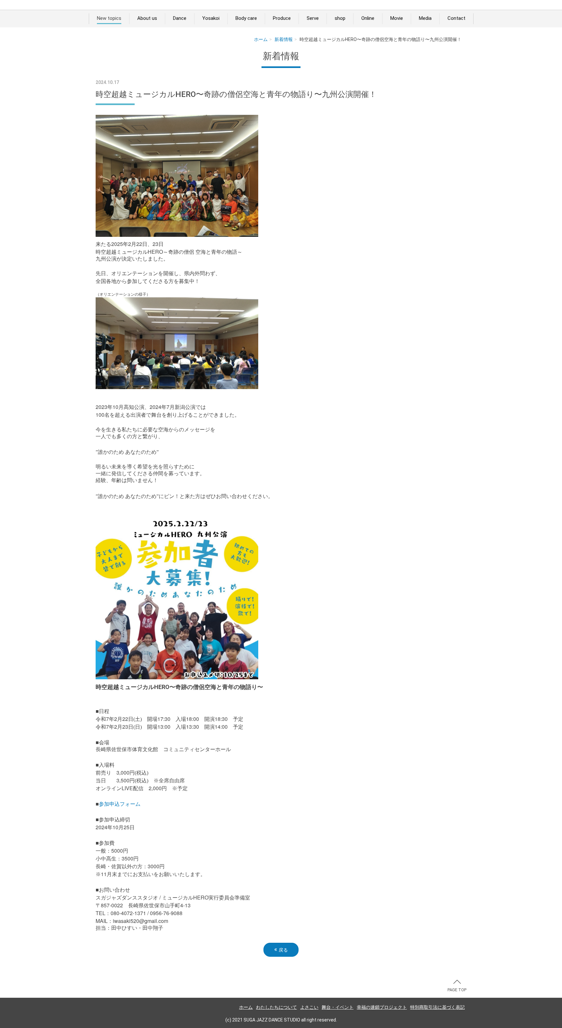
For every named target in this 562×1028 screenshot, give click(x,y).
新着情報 (283, 39)
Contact (456, 18)
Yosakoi (211, 18)
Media (425, 18)
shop (340, 18)
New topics (109, 18)
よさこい (309, 1007)
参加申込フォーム (119, 804)
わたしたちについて (276, 1007)
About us (147, 18)
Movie (396, 18)
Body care (246, 18)
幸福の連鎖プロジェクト (382, 1007)
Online (367, 18)
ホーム (261, 39)
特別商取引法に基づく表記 (437, 1007)
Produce (282, 18)
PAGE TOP (457, 989)
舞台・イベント (338, 1007)
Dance (179, 18)
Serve (313, 18)
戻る (281, 949)
